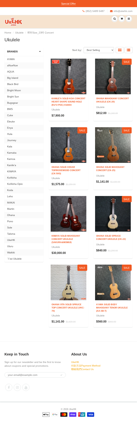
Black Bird (12, 84)
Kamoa (11, 159)
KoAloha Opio (15, 183)
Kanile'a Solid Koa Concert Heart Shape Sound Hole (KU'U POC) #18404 (68, 101)
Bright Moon (14, 90)
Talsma (11, 233)
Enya (10, 127)
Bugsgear (12, 102)
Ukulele (19, 32)
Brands (12, 51)
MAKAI (11, 202)
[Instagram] (17, 387)
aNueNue (12, 65)
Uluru (10, 246)
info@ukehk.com (123, 11)
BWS (10, 109)
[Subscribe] (61, 375)
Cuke (10, 115)
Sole (9, 227)
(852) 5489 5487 (95, 11)
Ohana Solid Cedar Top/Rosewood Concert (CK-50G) (66, 170)
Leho (10, 196)
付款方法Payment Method (85, 365)
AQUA (10, 71)
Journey (11, 140)
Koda (10, 190)
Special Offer (68, 3)
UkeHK (11, 240)
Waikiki (11, 252)
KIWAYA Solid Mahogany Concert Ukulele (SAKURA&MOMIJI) (66, 239)
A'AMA (11, 59)
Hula (9, 134)
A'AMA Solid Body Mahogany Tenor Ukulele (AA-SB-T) (112, 307)
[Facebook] (8, 387)
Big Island (12, 77)
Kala (9, 146)
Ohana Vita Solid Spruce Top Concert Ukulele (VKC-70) (68, 307)
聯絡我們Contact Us (82, 369)
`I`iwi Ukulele (14, 258)
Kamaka (11, 152)
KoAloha (12, 177)
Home (7, 32)
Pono (10, 221)
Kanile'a (11, 165)
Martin (10, 208)
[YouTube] (25, 387)
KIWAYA (11, 171)
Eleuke (11, 121)
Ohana (11, 215)
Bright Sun (13, 96)
